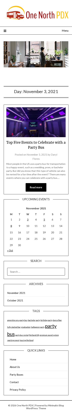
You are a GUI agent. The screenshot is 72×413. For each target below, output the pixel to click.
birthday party (46, 320)
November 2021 (16, 292)
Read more (36, 187)
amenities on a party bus (17, 320)
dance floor (57, 320)
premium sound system (49, 335)
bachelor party (34, 320)
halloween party (38, 327)
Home (13, 359)
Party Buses (16, 374)
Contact (14, 382)
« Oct (10, 250)
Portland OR (34, 335)
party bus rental (22, 335)
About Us (15, 366)
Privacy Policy (18, 389)
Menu (65, 30)
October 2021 (15, 300)
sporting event (13, 340)
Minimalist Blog (56, 405)
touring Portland (26, 340)
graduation (25, 327)
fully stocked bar (14, 327)
